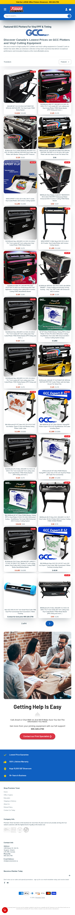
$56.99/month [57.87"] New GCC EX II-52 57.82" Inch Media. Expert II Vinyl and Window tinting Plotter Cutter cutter (20, 411)
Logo (16, 9)
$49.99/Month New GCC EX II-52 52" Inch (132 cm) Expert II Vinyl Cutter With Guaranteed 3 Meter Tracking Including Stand (54, 549)
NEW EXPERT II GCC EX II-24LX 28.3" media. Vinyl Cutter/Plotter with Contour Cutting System (20, 182)
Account (66, 9)
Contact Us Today (9, 810)
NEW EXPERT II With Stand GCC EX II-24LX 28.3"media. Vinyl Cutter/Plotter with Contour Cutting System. (54, 228)
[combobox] (37, 16)
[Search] (69, 16)
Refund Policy (8, 807)
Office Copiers (8, 795)
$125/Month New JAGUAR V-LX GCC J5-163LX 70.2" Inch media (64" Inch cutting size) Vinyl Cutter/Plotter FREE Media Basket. (20, 228)
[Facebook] (4, 883)
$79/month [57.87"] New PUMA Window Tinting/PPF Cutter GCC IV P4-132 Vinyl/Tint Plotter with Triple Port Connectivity (54, 456)
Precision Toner (40, 897)
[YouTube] (8, 883)
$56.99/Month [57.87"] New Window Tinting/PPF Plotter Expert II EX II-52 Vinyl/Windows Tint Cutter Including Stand (54, 411)
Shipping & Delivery (10, 801)
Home (6, 792)
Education (7, 798)
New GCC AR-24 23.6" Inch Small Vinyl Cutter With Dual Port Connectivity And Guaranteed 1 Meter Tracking (20, 595)
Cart (70, 9)
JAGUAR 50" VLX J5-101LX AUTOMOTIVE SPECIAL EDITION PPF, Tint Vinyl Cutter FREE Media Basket (20, 92)
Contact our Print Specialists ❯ (37, 736)
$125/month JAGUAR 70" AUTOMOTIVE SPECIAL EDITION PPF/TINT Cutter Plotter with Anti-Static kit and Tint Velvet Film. (54, 366)
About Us (7, 804)
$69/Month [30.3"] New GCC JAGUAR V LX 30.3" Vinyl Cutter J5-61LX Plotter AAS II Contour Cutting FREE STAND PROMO (54, 503)
